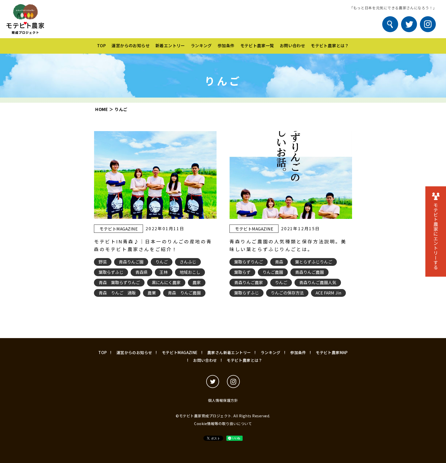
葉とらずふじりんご (313, 262)
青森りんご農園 (309, 272)
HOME (101, 109)
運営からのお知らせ (131, 45)
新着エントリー (170, 45)
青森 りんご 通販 (117, 293)
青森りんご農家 (248, 282)
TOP (101, 45)
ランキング (201, 45)
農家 (197, 282)
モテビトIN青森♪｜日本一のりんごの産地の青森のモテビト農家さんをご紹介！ (153, 245)
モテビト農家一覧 (257, 45)
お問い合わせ (292, 45)
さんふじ (188, 262)
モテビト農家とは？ (330, 45)
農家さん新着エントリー (229, 352)
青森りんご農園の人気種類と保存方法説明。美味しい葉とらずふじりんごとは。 (288, 245)
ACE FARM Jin (328, 293)
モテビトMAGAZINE (118, 229)
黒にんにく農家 (166, 282)
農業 (152, 293)
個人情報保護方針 (223, 400)
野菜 (103, 262)
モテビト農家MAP (332, 352)
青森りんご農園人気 (317, 282)
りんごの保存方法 (287, 293)
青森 (279, 262)
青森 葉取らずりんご (119, 282)
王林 (164, 272)
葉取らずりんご (248, 262)
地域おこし (190, 272)
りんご (161, 262)
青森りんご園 (131, 262)
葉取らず (242, 272)
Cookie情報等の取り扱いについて (223, 423)
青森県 (141, 272)
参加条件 (226, 45)
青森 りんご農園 (184, 293)
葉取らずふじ (111, 272)
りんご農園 (272, 272)
